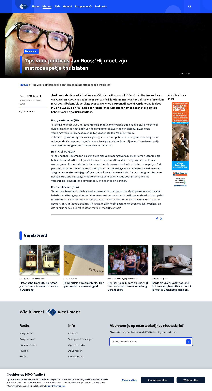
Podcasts (101, 6)
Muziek (23, 351)
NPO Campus (76, 356)
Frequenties (26, 333)
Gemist (67, 6)
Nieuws (47, 6)
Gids (57, 6)
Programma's (83, 6)
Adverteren (75, 351)
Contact (73, 333)
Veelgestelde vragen (80, 339)
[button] (190, 6)
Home (36, 6)
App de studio (76, 345)
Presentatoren (28, 345)
